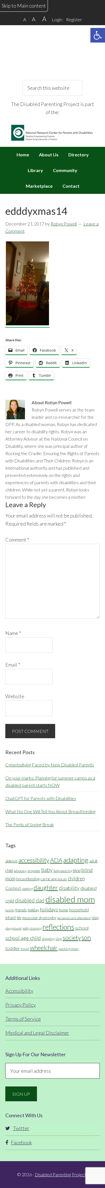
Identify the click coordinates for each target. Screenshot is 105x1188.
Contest (13, 888)
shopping (48, 939)
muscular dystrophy (39, 917)
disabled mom (70, 899)
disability (69, 888)
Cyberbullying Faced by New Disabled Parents (49, 764)
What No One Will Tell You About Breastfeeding (50, 811)
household (79, 909)
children (76, 878)
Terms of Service (23, 1019)
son (86, 937)
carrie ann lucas (54, 879)
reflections (58, 927)
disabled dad (30, 900)
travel (25, 949)
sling (58, 938)
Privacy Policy (20, 1005)
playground (13, 928)
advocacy (20, 871)
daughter (46, 887)
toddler (12, 948)
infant (10, 917)
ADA (56, 860)
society (72, 937)
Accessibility (19, 991)
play (95, 917)
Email (12, 665)
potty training (32, 928)
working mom (69, 949)
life (19, 918)
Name (13, 633)
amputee (33, 871)
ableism (11, 861)
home (63, 909)
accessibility (33, 860)
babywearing (62, 871)
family (10, 910)
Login (57, 19)
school (81, 927)
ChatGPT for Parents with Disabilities (40, 798)
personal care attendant (74, 918)
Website (14, 696)
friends (21, 910)
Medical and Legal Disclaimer (37, 1033)
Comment (17, 540)
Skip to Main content (24, 6)
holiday (33, 910)
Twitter (21, 1128)
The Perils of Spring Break (29, 824)
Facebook (21, 1142)
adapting (75, 860)
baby (47, 869)
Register (74, 19)
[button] (97, 35)
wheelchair (44, 947)
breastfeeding (28, 878)
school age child (23, 938)
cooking (27, 888)
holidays (49, 909)
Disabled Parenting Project (52, 52)
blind (77, 870)
